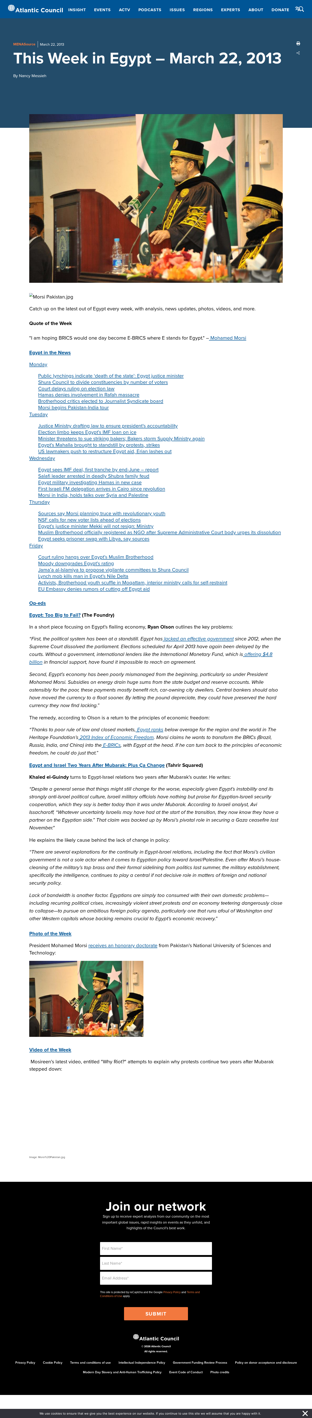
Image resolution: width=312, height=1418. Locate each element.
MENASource (24, 44)
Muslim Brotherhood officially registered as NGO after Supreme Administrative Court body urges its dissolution (159, 532)
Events (102, 10)
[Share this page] (298, 53)
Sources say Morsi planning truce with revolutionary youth (101, 513)
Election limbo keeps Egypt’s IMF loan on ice (87, 431)
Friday (36, 545)
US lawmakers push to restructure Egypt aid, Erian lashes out (105, 451)
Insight (77, 10)
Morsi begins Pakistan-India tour (73, 407)
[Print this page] (298, 43)
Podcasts (149, 10)
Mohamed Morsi (227, 337)
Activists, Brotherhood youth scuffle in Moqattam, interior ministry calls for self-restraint (132, 582)
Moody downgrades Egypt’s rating (76, 563)
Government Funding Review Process (200, 1362)
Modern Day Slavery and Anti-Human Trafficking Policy (122, 1372)
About (256, 10)
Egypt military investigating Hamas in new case (90, 482)
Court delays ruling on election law (76, 388)
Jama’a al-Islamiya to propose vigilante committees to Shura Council (113, 569)
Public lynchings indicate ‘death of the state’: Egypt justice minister (111, 375)
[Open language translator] (298, 9)
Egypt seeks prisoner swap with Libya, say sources (93, 538)
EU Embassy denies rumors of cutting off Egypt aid (94, 588)
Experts (230, 10)
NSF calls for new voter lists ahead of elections (89, 519)
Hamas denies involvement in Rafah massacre (88, 394)
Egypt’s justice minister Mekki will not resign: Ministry (95, 525)
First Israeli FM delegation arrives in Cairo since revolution (101, 488)
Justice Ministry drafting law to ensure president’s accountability (108, 425)
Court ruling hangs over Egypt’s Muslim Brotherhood (95, 556)
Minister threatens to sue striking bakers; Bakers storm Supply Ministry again (121, 438)
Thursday (39, 501)
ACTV (124, 10)
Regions (203, 10)
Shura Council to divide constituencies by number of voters (103, 381)
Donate (280, 10)
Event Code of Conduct (186, 1372)
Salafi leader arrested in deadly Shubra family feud (93, 475)
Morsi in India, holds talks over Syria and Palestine (93, 494)
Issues (177, 10)
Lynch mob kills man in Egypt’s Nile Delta (83, 575)
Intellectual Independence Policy (142, 1362)
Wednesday (42, 457)
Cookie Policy (52, 1362)
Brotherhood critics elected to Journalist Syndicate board (100, 400)
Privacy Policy (172, 1292)
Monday (38, 364)
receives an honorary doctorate (122, 945)
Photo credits (219, 1372)
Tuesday (38, 414)
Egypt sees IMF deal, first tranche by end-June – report (98, 469)
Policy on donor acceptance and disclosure (266, 1362)
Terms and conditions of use (90, 1362)
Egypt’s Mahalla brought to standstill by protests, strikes (99, 444)
